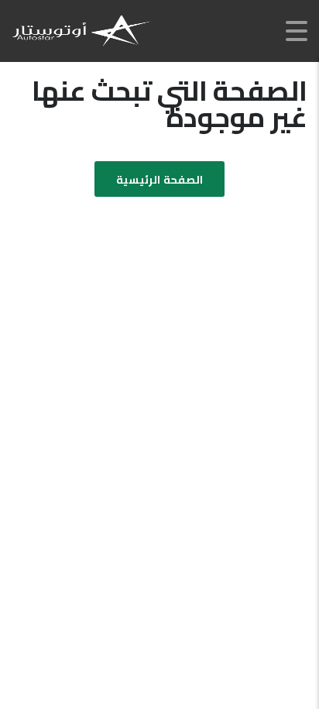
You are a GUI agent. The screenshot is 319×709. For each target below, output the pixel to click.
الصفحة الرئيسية (159, 180)
